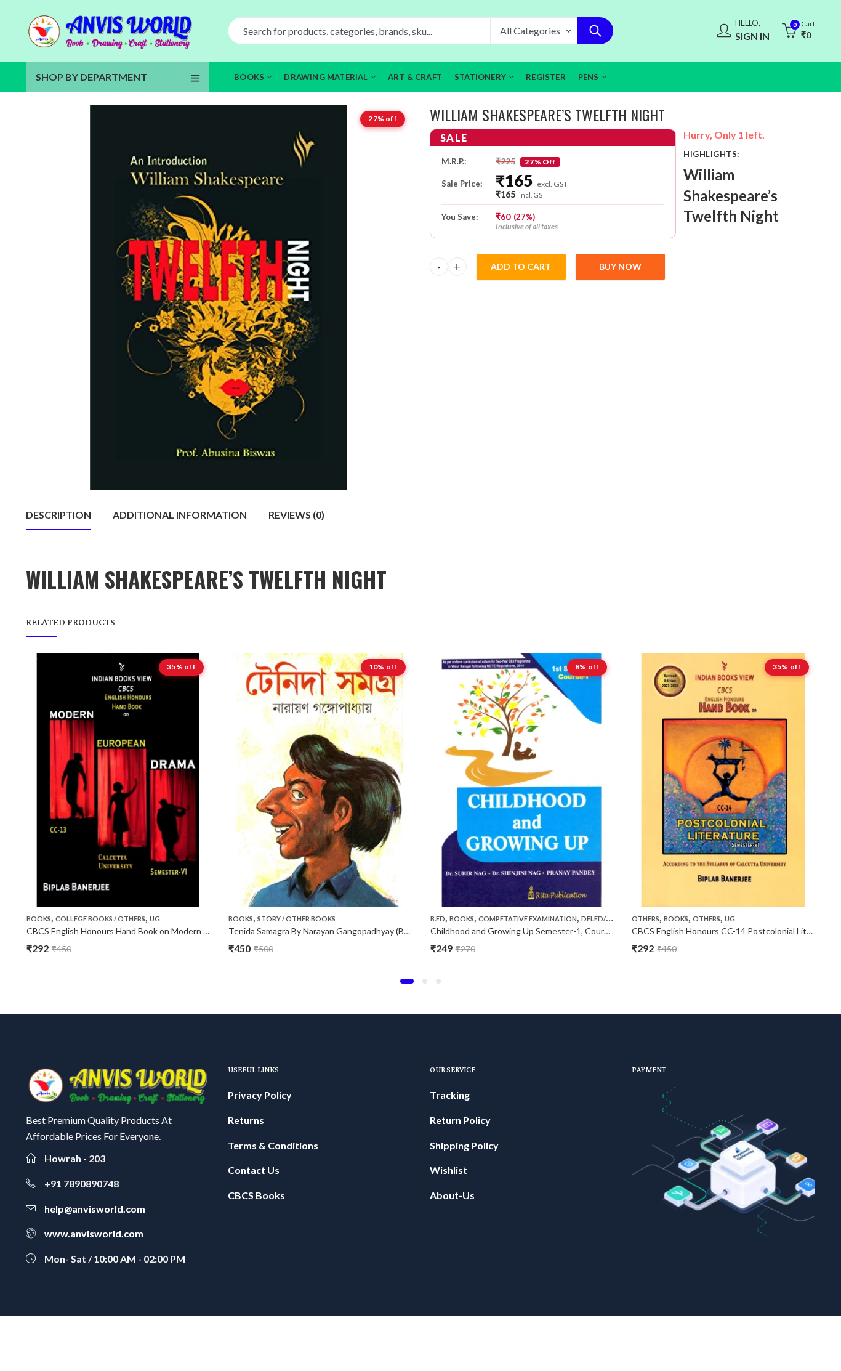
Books (38, 919)
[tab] (58, 515)
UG (155, 919)
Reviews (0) (296, 514)
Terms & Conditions (273, 1145)
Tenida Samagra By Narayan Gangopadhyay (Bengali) (328, 931)
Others (645, 919)
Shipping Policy (464, 1145)
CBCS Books (256, 1195)
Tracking (450, 1095)
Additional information (180, 514)
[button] (407, 981)
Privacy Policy (260, 1095)
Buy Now (620, 266)
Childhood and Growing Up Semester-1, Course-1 (525, 931)
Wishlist (448, 1170)
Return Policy (460, 1120)
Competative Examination (527, 919)
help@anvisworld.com (94, 1209)
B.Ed (437, 919)
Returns (246, 1120)
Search (595, 30)
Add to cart (521, 266)
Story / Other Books (296, 919)
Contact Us (254, 1170)
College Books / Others (100, 919)
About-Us (452, 1195)
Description (58, 514)
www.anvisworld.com (93, 1233)
